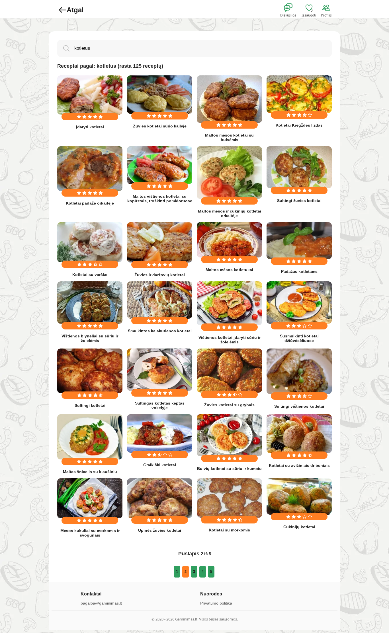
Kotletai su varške (89, 274)
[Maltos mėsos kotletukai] (229, 239)
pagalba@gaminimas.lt (101, 603)
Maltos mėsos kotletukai (229, 269)
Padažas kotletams (299, 271)
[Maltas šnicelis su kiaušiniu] (89, 437)
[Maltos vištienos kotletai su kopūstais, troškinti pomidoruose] (159, 165)
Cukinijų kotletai (299, 527)
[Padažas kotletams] (299, 240)
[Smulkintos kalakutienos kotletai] (159, 300)
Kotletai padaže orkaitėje (90, 203)
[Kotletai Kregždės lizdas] (299, 94)
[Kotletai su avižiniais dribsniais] (299, 433)
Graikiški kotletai (159, 465)
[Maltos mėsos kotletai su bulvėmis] (229, 99)
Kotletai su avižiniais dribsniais (299, 465)
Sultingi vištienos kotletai (299, 406)
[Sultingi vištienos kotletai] (299, 371)
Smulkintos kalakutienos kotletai (160, 331)
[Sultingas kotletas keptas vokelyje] (159, 370)
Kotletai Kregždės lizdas (299, 125)
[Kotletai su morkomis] (229, 497)
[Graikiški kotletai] (159, 433)
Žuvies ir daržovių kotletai (159, 275)
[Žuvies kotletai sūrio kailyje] (159, 94)
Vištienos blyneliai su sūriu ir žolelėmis (90, 338)
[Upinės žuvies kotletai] (159, 498)
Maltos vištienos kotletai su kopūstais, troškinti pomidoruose (159, 198)
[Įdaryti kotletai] (89, 95)
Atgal (75, 10)
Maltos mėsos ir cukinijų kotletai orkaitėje (229, 213)
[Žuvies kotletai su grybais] (229, 371)
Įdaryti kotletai (90, 127)
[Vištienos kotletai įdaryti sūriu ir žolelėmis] (229, 303)
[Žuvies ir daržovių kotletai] (159, 242)
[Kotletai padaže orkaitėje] (89, 168)
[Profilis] (327, 8)
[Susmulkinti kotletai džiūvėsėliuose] (299, 302)
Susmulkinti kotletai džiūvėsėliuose (299, 338)
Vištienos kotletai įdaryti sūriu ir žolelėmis (229, 339)
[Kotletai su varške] (89, 242)
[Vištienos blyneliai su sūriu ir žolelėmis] (89, 302)
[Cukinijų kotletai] (299, 496)
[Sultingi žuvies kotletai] (299, 167)
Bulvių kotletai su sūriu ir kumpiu (229, 468)
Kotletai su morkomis (229, 530)
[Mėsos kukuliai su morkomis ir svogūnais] (89, 498)
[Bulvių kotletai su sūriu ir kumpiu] (229, 435)
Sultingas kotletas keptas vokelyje (160, 405)
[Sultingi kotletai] (89, 371)
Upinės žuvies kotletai (159, 530)
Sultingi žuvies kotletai (299, 200)
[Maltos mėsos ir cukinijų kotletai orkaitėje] (229, 172)
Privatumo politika (216, 603)
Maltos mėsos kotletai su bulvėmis (229, 137)
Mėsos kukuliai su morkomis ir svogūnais (90, 532)
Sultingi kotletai (90, 405)
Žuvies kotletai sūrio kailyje (160, 126)
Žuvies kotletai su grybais (229, 405)
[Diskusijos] (292, 8)
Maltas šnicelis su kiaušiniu (90, 471)
